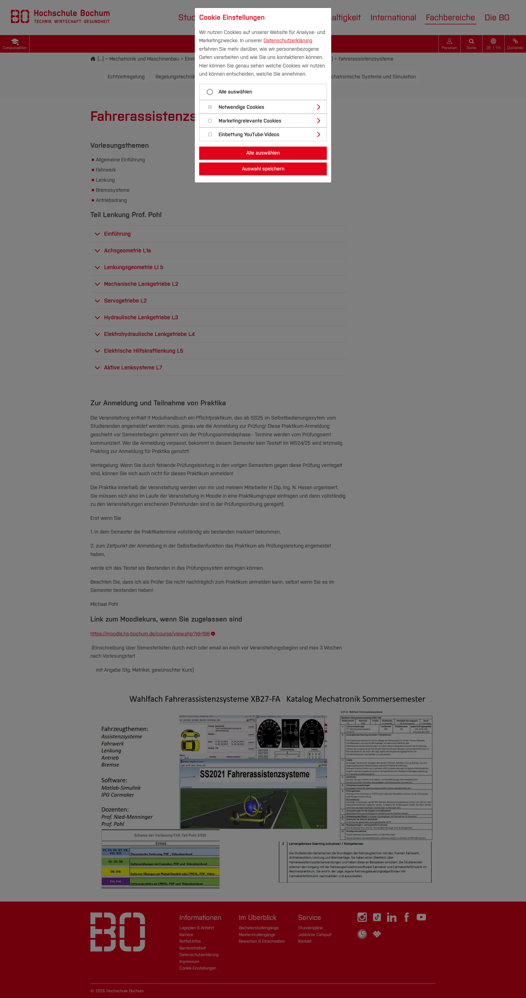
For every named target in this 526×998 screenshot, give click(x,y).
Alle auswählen (235, 92)
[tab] (265, 106)
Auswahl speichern (263, 169)
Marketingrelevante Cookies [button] (250, 121)
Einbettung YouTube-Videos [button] (249, 135)
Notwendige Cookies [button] (241, 107)
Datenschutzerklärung (288, 41)
